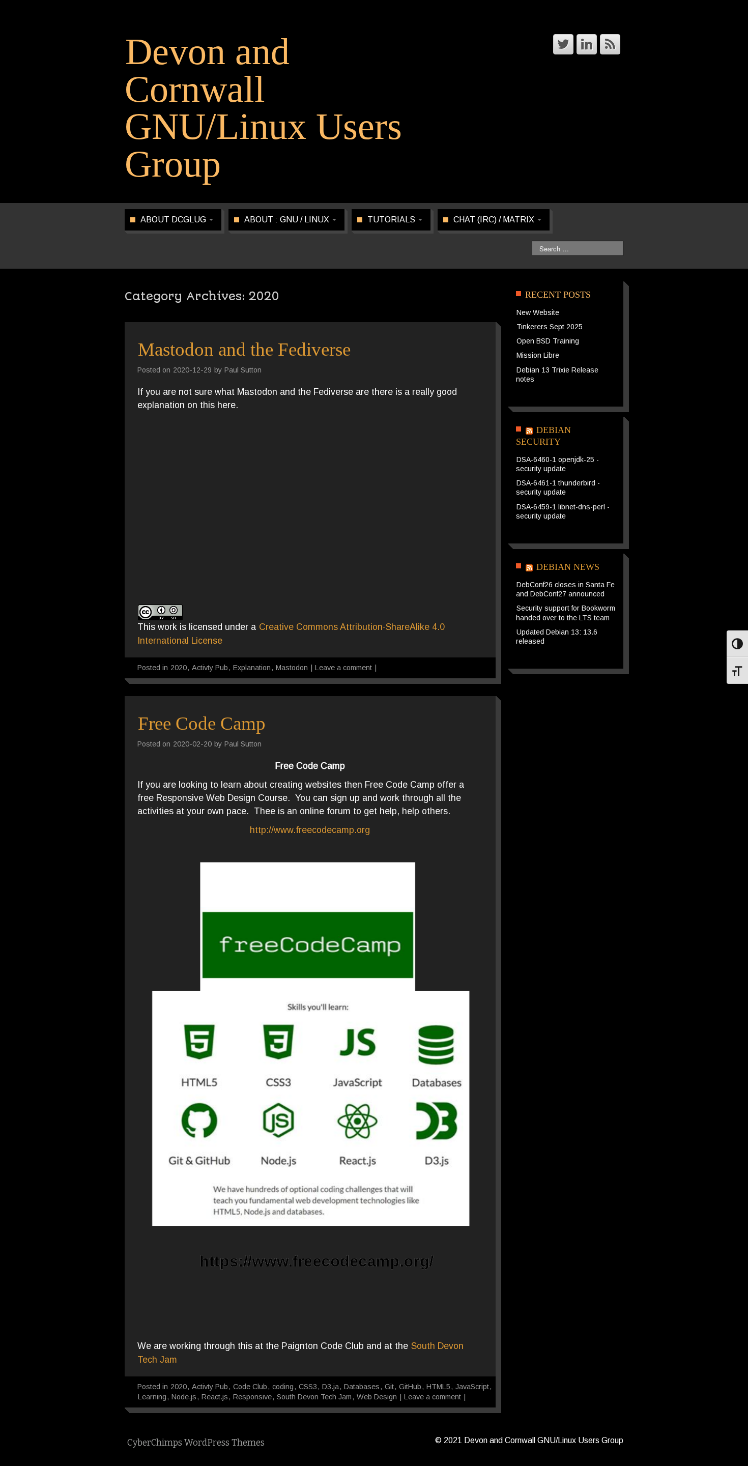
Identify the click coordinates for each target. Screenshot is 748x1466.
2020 (178, 668)
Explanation (252, 668)
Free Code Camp (202, 723)
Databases (362, 1387)
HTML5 (438, 1387)
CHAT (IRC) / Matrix (494, 219)
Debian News (567, 567)
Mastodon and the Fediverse (244, 349)
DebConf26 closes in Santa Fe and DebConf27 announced (565, 589)
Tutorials (392, 219)
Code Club (250, 1387)
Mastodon (292, 668)
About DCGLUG (174, 219)
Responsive (252, 1397)
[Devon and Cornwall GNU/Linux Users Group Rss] (610, 44)
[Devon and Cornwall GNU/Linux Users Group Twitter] (563, 44)
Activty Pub (210, 668)
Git (389, 1387)
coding (283, 1387)
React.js (215, 1397)
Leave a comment (343, 668)
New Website (537, 312)
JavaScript (472, 1387)
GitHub (410, 1387)
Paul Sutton (243, 370)
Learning (152, 1397)
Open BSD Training (547, 341)
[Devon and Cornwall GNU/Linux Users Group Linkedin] (587, 44)
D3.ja (330, 1387)
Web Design (377, 1397)
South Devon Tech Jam (314, 1397)
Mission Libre (537, 355)
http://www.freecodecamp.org (310, 830)
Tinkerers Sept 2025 (549, 327)
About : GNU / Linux (287, 219)
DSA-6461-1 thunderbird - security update (558, 487)
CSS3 (308, 1387)
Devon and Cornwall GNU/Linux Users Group (263, 108)
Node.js (183, 1397)
